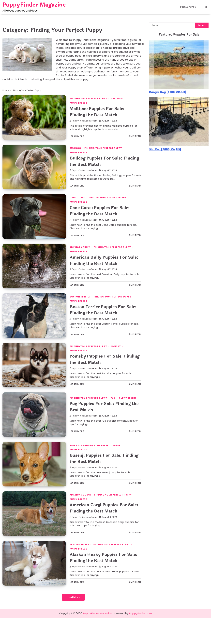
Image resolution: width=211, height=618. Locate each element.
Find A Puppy (188, 7)
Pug (113, 398)
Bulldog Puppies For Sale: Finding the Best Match (104, 161)
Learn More (77, 136)
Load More (73, 597)
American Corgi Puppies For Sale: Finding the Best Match (104, 508)
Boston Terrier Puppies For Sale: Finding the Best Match (103, 310)
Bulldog (75, 148)
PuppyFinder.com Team (84, 120)
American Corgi (80, 494)
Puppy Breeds (78, 103)
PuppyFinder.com (140, 613)
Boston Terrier (80, 296)
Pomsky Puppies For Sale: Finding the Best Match (104, 359)
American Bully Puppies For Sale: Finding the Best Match (104, 260)
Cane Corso (77, 197)
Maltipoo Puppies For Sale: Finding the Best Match (97, 111)
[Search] (206, 7)
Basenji (75, 445)
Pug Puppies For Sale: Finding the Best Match (104, 406)
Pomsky (115, 346)
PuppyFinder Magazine (34, 4)
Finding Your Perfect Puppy (88, 98)
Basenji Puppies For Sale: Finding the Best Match (104, 458)
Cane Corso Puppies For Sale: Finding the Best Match (100, 210)
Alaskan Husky (79, 544)
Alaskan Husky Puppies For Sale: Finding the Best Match (103, 557)
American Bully (80, 247)
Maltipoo (116, 98)
